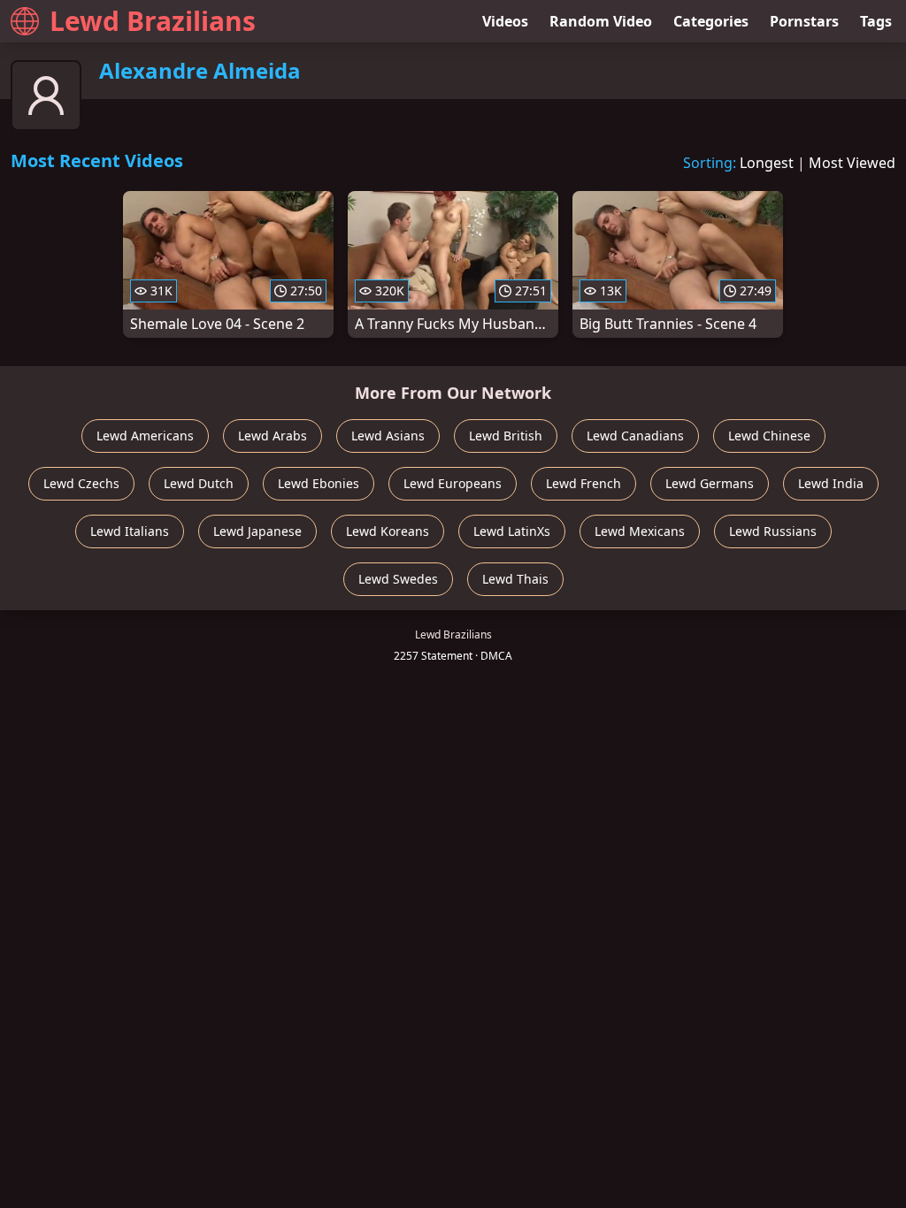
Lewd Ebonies (318, 483)
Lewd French (583, 483)
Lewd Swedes (398, 578)
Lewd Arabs (272, 435)
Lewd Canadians (635, 435)
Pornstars (804, 21)
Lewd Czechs (81, 483)
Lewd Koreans (387, 531)
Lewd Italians (129, 531)
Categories (711, 21)
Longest (767, 162)
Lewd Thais (515, 578)
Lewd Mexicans (640, 531)
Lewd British (505, 435)
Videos (505, 21)
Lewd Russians (773, 531)
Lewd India (831, 483)
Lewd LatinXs (511, 531)
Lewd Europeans (452, 483)
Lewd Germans (709, 483)
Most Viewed (852, 162)
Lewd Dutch (199, 483)
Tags (876, 21)
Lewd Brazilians (153, 21)
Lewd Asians (388, 435)
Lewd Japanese (257, 531)
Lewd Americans (145, 435)
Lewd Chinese (769, 435)
